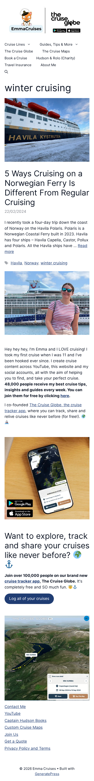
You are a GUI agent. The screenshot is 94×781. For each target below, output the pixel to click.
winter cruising (54, 263)
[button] (6, 71)
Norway (31, 263)
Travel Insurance (18, 65)
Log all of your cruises (29, 598)
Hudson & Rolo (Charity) (55, 58)
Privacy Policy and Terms (27, 748)
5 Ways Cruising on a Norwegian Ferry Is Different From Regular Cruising (47, 188)
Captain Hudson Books (26, 720)
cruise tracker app (22, 581)
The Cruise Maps (56, 51)
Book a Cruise (16, 58)
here (64, 395)
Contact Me (15, 706)
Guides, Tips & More (56, 44)
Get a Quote (16, 741)
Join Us (11, 734)
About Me (48, 65)
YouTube (13, 713)
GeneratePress (47, 774)
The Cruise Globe (19, 51)
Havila (16, 263)
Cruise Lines (15, 44)
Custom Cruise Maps (24, 727)
